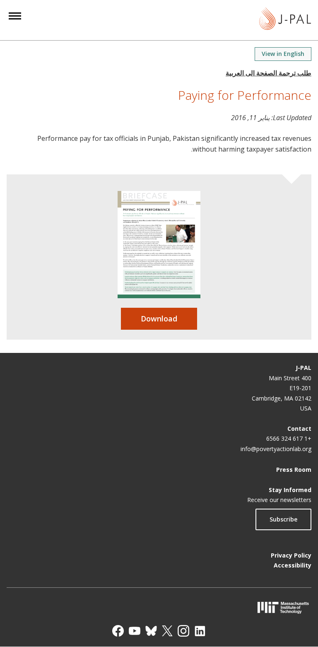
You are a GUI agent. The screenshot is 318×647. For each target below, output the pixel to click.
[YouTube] (134, 631)
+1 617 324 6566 (288, 438)
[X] (167, 630)
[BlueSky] (151, 631)
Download (159, 319)
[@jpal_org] (183, 631)
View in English (283, 54)
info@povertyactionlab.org (276, 449)
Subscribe (283, 519)
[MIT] (159, 607)
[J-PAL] (285, 20)
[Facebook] (118, 631)
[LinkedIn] (200, 631)
